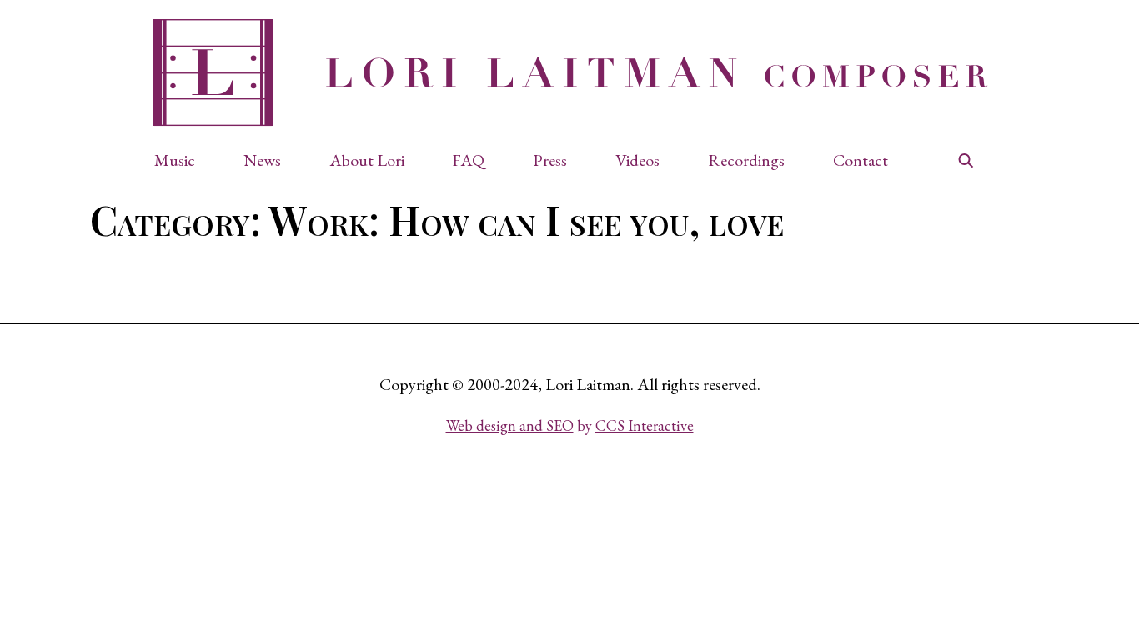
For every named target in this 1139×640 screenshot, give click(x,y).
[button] (183, 160)
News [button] (262, 160)
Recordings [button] (746, 160)
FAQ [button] (468, 160)
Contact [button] (860, 160)
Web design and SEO (510, 425)
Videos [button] (637, 160)
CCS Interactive (644, 425)
